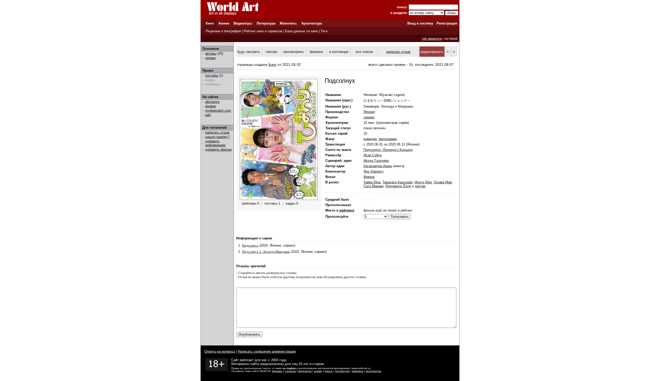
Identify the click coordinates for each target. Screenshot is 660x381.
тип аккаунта (432, 38)
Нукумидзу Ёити (398, 186)
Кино (210, 23)
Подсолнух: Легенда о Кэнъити (388, 150)
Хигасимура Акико (378, 166)
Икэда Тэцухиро (376, 161)
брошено (316, 52)
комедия (370, 139)
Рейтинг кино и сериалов (263, 31)
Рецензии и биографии (223, 31)
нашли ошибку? (217, 137)
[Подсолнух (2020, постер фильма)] (279, 199)
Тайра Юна (372, 182)
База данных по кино (301, 31)
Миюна (369, 177)
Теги (324, 31)
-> (453, 52)
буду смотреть (248, 52)
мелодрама (388, 139)
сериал (369, 117)
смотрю (271, 52)
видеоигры (305, 371)
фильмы (277, 371)
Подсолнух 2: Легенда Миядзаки (266, 252)
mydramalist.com (218, 110)
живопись (358, 371)
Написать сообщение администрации (267, 351)
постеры (211, 75)
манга (329, 371)
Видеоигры (243, 23)
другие (420, 186)
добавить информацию (215, 143)
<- (448, 52)
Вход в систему (420, 23)
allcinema (212, 102)
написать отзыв (217, 132)
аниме (318, 371)
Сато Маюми (373, 186)
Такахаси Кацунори (397, 182)
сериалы (290, 371)
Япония (369, 112)
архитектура (373, 371)
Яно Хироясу (374, 171)
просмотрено (293, 52)
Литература (266, 23)
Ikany (272, 65)
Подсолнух (250, 245)
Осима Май (443, 182)
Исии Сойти (373, 155)
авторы (210, 53)
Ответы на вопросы (219, 351)
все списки (364, 52)
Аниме (223, 23)
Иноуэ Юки (423, 182)
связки (210, 58)
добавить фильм (218, 149)
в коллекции (338, 52)
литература (342, 371)
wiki (208, 115)
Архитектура (311, 23)
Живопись (288, 23)
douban (210, 106)
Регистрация (446, 23)
